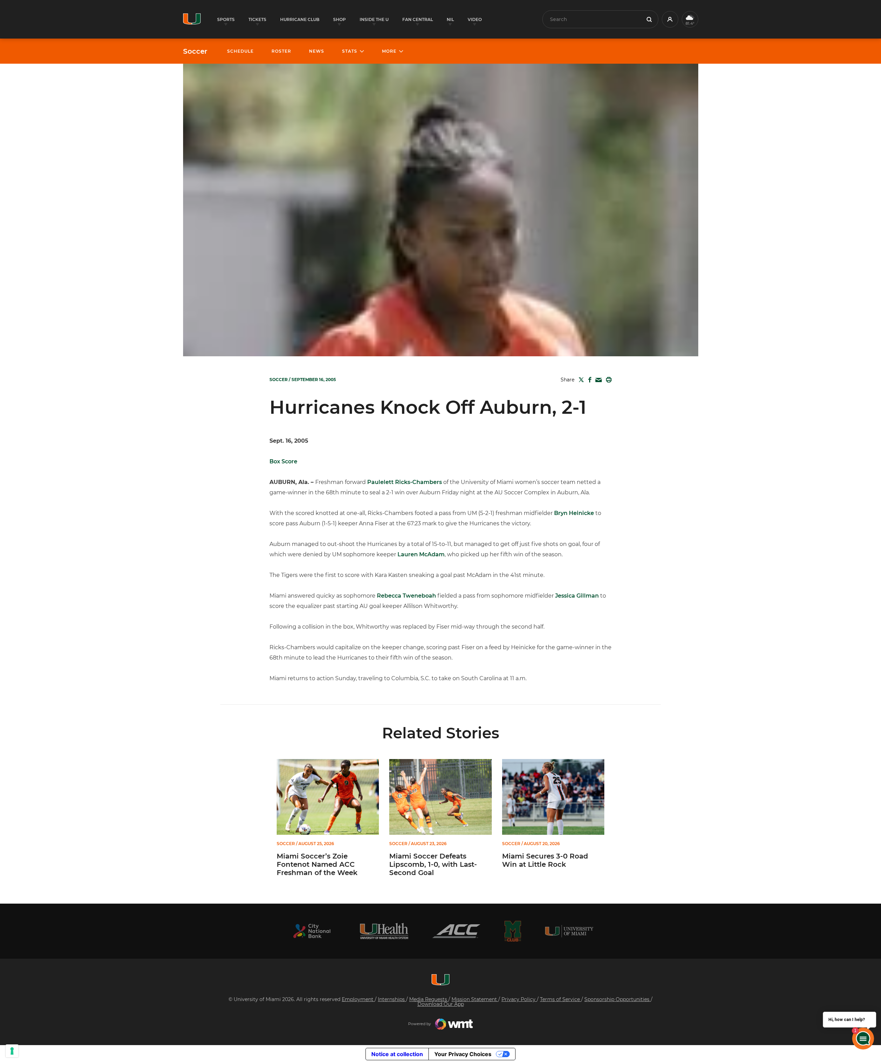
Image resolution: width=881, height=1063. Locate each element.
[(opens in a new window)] (312, 931)
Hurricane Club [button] (299, 19)
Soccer (195, 51)
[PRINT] (607, 379)
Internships (392, 999)
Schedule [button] (240, 51)
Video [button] (475, 19)
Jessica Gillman (577, 595)
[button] (670, 19)
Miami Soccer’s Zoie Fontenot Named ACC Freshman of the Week (317, 864)
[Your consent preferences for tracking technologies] (12, 1050)
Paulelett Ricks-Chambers (404, 482)
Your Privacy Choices (462, 1054)
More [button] (389, 51)
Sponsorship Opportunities (617, 999)
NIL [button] (450, 19)
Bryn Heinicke (574, 513)
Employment (358, 999)
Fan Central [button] (417, 19)
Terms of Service (560, 999)
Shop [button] (339, 19)
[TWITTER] (580, 379)
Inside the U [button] (374, 19)
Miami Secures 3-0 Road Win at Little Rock (545, 860)
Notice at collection (397, 1054)
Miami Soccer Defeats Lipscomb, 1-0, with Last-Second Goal (433, 864)
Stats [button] (349, 51)
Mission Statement (475, 999)
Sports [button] (226, 19)
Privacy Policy (519, 999)
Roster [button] (281, 51)
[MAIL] (597, 380)
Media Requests (428, 999)
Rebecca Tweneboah (406, 595)
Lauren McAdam (421, 554)
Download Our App (440, 1004)
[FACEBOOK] (588, 379)
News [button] (316, 51)
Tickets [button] (257, 19)
